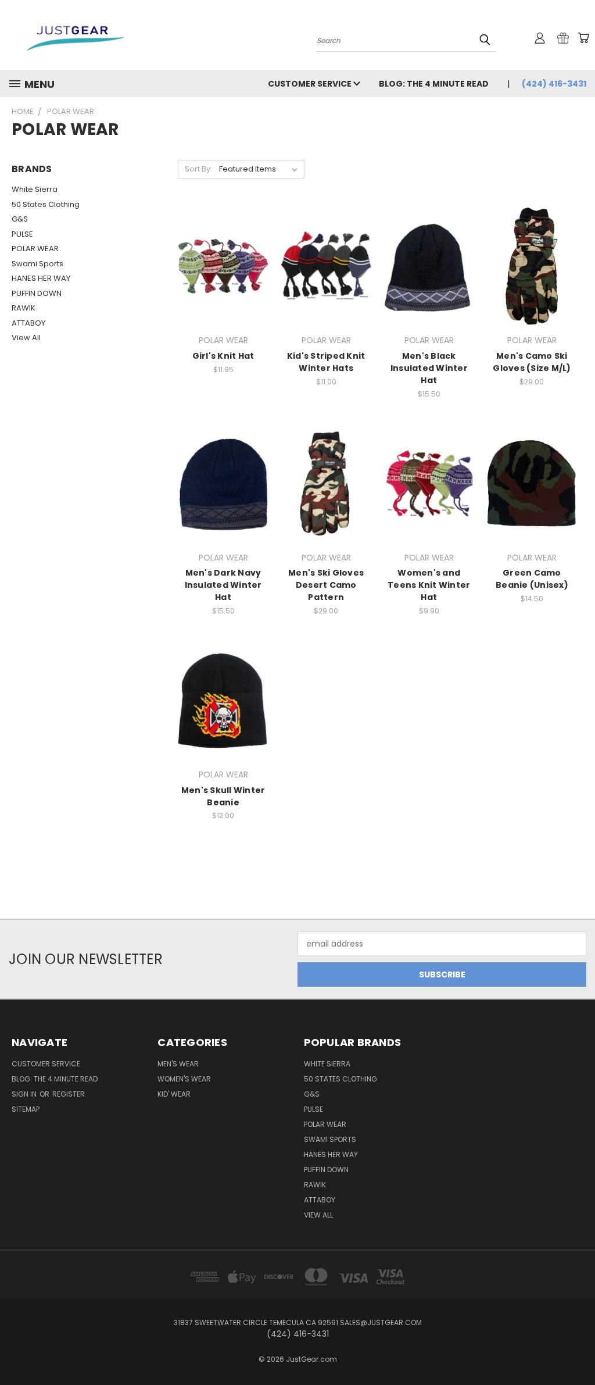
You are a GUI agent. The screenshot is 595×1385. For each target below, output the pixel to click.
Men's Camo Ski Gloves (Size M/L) (532, 362)
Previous (577, 1348)
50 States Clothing (46, 204)
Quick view (223, 254)
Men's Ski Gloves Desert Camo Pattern (326, 585)
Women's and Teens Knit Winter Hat (429, 585)
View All (26, 337)
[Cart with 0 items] (583, 38)
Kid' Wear (174, 1094)
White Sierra (35, 189)
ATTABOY (28, 323)
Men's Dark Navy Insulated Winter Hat (223, 585)
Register (68, 1094)
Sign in (25, 1094)
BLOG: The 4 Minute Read (434, 84)
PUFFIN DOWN (37, 293)
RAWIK (23, 307)
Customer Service (310, 84)
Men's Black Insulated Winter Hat (429, 368)
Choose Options (223, 275)
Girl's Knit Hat (223, 356)
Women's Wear (184, 1079)
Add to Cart (429, 275)
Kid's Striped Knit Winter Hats (326, 362)
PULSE (22, 234)
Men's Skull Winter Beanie (223, 796)
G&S (20, 218)
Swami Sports (37, 263)
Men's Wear (178, 1064)
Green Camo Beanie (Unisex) (532, 579)
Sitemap (26, 1109)
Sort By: (198, 168)
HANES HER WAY (41, 278)
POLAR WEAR (35, 248)
